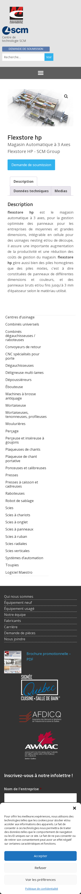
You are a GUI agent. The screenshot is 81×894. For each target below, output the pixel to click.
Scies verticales (17, 550)
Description (23, 181)
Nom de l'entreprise (23, 789)
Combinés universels (22, 324)
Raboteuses (15, 493)
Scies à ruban (16, 536)
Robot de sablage (19, 500)
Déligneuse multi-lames (24, 372)
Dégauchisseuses (19, 365)
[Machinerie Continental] (16, 21)
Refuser (40, 868)
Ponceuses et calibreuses (25, 468)
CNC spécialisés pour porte (22, 356)
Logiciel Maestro (18, 572)
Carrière (10, 627)
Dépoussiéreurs (18, 379)
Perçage (12, 431)
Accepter (40, 856)
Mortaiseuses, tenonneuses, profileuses (26, 414)
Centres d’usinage (20, 317)
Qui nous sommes (18, 596)
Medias (61, 191)
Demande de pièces (19, 633)
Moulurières (15, 423)
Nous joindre (14, 639)
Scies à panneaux (19, 529)
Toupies (12, 565)
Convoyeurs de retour (23, 347)
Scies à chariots (17, 515)
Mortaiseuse (15, 405)
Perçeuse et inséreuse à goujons (24, 440)
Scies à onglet (16, 522)
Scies (9, 507)
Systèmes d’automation (24, 558)
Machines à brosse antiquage (20, 396)
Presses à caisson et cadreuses (21, 484)
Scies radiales (16, 543)
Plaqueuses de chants (22, 449)
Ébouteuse (14, 386)
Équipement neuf (18, 602)
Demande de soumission (26, 48)
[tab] (23, 181)
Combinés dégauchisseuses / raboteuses (20, 335)
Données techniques (31, 191)
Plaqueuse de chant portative (21, 458)
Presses (11, 475)
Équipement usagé (19, 608)
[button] (74, 808)
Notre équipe (15, 614)
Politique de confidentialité (41, 889)
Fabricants (12, 620)
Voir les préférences (40, 879)
